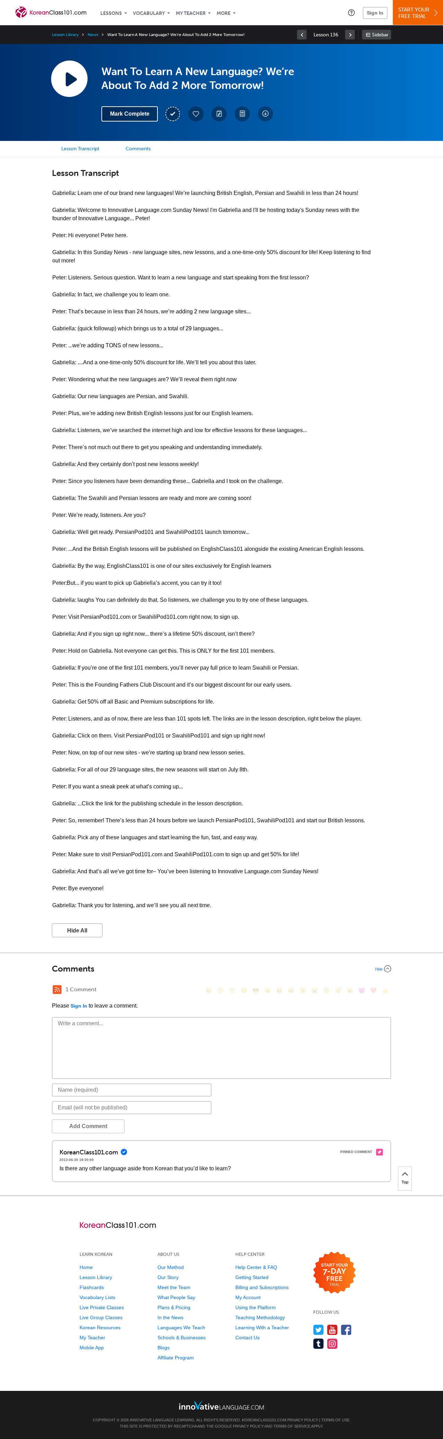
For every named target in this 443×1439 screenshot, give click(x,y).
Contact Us (247, 1337)
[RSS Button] (57, 989)
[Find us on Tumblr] (318, 1343)
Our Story (168, 1277)
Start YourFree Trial (414, 13)
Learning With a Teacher (262, 1327)
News (93, 34)
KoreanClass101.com (264, 1420)
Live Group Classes (101, 1317)
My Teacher (191, 13)
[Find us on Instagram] (332, 1343)
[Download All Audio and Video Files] (265, 114)
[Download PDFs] (242, 114)
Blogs (163, 1347)
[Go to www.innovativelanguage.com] (221, 1405)
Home (86, 1267)
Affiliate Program (175, 1357)
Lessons (111, 13)
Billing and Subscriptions (262, 1287)
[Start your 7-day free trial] (334, 1273)
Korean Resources (100, 1327)
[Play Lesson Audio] (69, 78)
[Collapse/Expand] (221, 969)
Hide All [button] (77, 930)
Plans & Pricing (173, 1307)
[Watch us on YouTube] (332, 1329)
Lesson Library (65, 34)
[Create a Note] (219, 114)
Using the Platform (255, 1307)
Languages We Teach (181, 1327)
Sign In (375, 13)
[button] (351, 12)
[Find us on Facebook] (346, 1329)
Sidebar (380, 35)
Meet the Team (173, 1287)
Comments (138, 149)
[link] (302, 34)
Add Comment (88, 1126)
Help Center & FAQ (256, 1267)
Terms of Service (291, 1426)
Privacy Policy (302, 1420)
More (223, 13)
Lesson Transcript (80, 149)
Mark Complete (130, 114)
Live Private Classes (102, 1307)
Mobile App (92, 1347)
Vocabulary (149, 13)
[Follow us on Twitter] (318, 1329)
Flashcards (92, 1287)
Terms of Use (335, 1420)
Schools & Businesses (181, 1337)
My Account (248, 1297)
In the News (170, 1317)
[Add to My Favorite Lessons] (196, 114)
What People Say (176, 1297)
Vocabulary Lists (97, 1297)
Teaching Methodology (260, 1317)
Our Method (170, 1267)
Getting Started (252, 1277)
